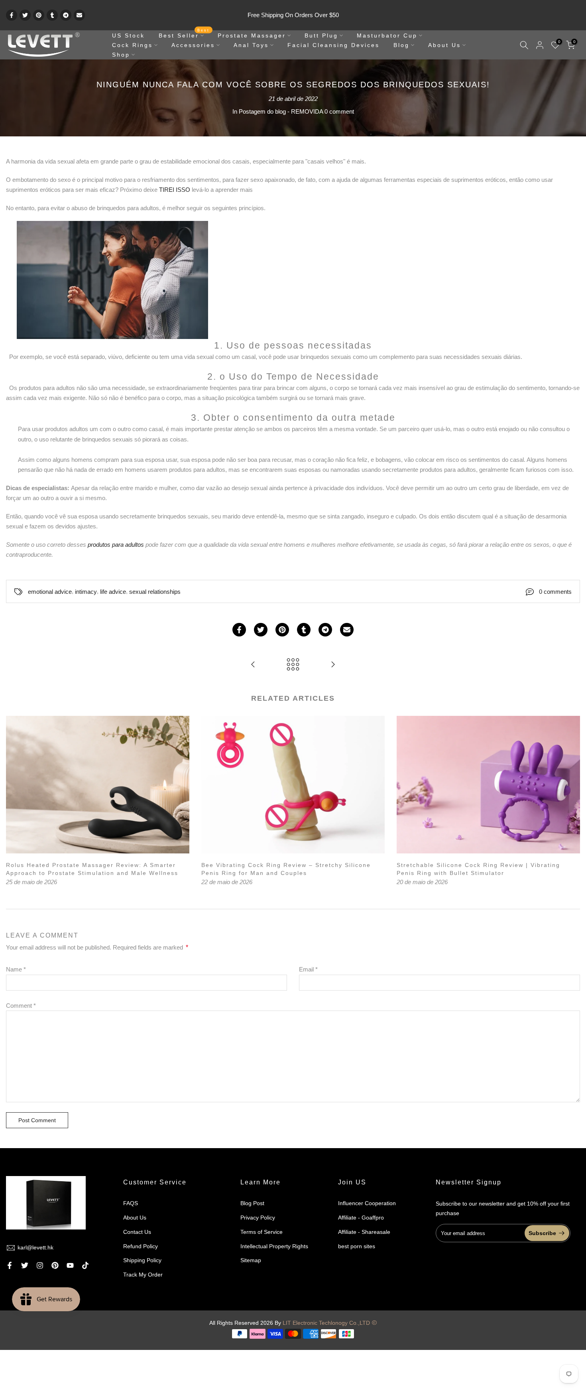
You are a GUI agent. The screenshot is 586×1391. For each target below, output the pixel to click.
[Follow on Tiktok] (85, 1265)
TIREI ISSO (175, 189)
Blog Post (252, 1203)
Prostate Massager (252, 35)
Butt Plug (321, 35)
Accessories (193, 45)
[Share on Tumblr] (52, 15)
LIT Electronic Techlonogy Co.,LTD (326, 1323)
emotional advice (50, 591)
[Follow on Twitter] (24, 1265)
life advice (113, 591)
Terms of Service (261, 1232)
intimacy (86, 591)
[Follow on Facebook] (9, 1265)
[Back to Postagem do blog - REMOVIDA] (293, 665)
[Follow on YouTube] (70, 1265)
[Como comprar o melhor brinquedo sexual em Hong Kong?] (333, 665)
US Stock (128, 35)
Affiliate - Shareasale (364, 1232)
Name (16, 969)
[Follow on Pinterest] (55, 1265)
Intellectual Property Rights (274, 1246)
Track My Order (143, 1274)
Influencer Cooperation (367, 1203)
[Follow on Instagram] (39, 1265)
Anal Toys (251, 45)
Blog (401, 45)
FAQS (130, 1203)
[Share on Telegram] (65, 15)
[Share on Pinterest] (38, 15)
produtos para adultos (116, 544)
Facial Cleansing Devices (333, 45)
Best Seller (184, 35)
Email (308, 969)
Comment (21, 1005)
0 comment (339, 111)
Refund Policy (140, 1246)
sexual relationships (155, 591)
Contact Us (137, 1232)
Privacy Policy (257, 1217)
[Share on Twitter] (25, 15)
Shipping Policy (142, 1260)
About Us (444, 45)
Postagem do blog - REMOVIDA (281, 111)
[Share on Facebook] (11, 15)
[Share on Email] (79, 15)
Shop (121, 54)
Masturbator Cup (387, 35)
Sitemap (250, 1260)
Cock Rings (132, 45)
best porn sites (356, 1246)
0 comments (555, 591)
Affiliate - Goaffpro (361, 1217)
